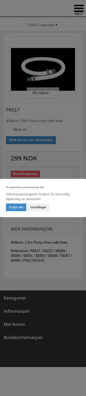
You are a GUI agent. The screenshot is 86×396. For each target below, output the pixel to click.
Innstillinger (38, 207)
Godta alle (16, 207)
